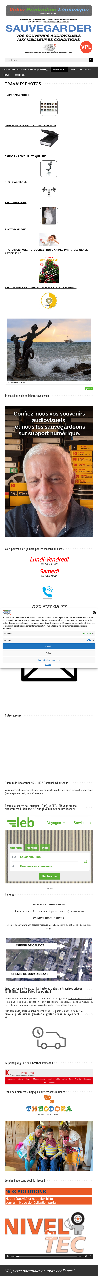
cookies (48, 665)
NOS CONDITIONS (85, 69)
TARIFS (72, 69)
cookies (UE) (19, 75)
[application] (49, 1234)
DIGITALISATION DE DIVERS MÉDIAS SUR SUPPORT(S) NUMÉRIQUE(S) (25, 69)
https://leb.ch (49, 888)
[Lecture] (8, 1256)
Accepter (49, 646)
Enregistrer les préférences (49, 660)
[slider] (46, 1256)
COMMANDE (6, 75)
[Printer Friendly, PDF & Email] (89, 388)
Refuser (49, 653)
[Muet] (85, 1256)
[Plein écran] (90, 1256)
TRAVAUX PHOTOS (59, 69)
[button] (94, 613)
